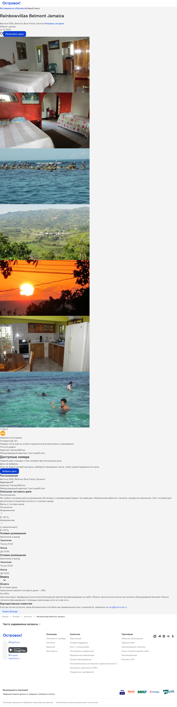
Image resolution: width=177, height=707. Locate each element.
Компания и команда (55, 638)
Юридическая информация (82, 655)
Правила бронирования (80, 659)
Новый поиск (33, 8)
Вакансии (50, 647)
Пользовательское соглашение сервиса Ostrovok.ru (93, 663)
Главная (5, 616)
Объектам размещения (132, 638)
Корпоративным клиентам (134, 647)
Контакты (50, 642)
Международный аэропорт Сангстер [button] (18, 488)
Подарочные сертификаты (82, 672)
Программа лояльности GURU (83, 668)
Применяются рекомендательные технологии (77, 702)
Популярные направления (82, 651)
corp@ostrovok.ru (118, 607)
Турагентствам (128, 642)
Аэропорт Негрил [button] (9, 485)
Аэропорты (5, 482)
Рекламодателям (129, 655)
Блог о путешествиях (79, 647)
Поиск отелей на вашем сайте (135, 651)
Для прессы (51, 651)
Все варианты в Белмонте (13, 8)
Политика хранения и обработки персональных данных (28, 702)
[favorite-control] (1, 33)
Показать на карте (54, 23)
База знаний (75, 638)
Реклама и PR (128, 659)
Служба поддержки (79, 642)
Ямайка (16, 616)
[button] (88, 65)
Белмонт (28, 616)
